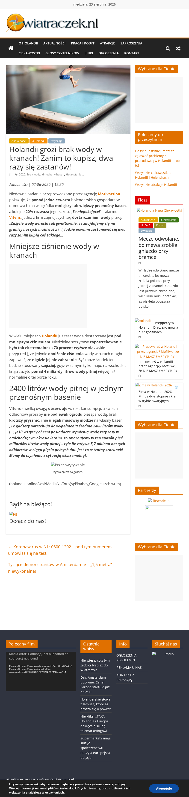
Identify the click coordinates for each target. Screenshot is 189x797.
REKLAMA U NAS (129, 667)
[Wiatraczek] (11, 48)
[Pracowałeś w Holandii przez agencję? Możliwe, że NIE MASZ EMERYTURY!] (158, 346)
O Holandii (28, 43)
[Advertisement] (48, 296)
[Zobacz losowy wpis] (178, 48)
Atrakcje (107, 43)
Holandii (49, 336)
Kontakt (131, 53)
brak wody (33, 174)
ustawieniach (54, 792)
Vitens (15, 217)
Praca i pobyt (82, 43)
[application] (41, 671)
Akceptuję (164, 788)
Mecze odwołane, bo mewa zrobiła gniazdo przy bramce (159, 247)
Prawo (160, 225)
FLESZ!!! (146, 225)
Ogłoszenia (108, 53)
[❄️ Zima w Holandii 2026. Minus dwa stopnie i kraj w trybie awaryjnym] (153, 385)
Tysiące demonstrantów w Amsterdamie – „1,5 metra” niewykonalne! (60, 568)
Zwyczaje (56, 141)
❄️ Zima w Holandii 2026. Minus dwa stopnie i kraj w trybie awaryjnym (158, 394)
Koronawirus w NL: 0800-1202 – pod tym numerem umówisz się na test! (60, 550)
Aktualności (54, 43)
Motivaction (109, 193)
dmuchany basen (53, 174)
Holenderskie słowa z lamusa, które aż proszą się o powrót (95, 704)
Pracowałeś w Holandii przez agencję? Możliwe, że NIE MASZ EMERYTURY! (159, 366)
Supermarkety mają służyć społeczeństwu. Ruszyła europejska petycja (95, 748)
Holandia (71, 174)
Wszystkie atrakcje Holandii (156, 184)
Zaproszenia (131, 43)
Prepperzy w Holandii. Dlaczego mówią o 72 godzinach (158, 327)
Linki (89, 53)
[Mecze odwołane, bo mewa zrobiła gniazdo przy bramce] (159, 210)
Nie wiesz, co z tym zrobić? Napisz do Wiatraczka (95, 665)
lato (81, 174)
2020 (22, 174)
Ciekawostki (29, 53)
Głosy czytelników (62, 53)
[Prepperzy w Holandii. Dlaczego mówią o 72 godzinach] (144, 320)
